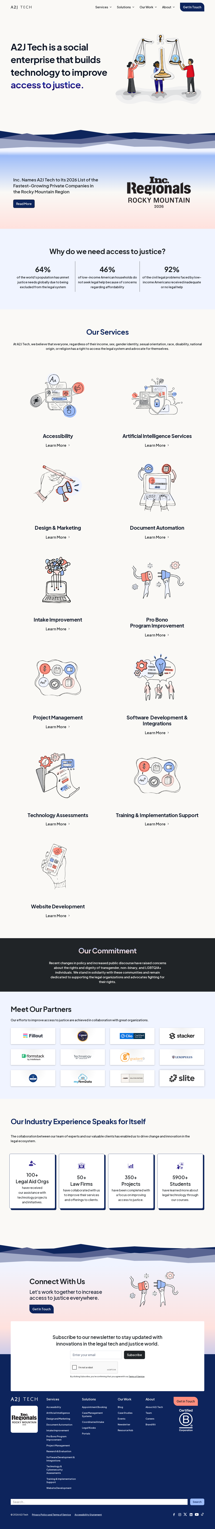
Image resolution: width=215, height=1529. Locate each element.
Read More (24, 204)
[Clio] (132, 1036)
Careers (150, 1418)
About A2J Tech (154, 1407)
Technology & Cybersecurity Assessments (54, 1469)
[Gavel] (82, 1036)
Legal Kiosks (89, 1427)
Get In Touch (192, 7)
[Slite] (182, 1078)
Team (149, 1412)
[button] (103, 7)
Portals (86, 1433)
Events (121, 1418)
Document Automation (59, 1424)
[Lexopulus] (182, 1057)
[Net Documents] (33, 1078)
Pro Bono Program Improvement (56, 1438)
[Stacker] (182, 1036)
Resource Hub (125, 1430)
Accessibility (53, 1407)
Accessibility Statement (88, 1514)
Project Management (58, 1445)
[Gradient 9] (132, 1057)
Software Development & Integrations (60, 1459)
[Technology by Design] (82, 1057)
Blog (120, 1407)
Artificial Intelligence (58, 1412)
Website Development (58, 1488)
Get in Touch (186, 1401)
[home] (21, 7)
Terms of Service (136, 1376)
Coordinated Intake (93, 1421)
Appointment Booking (94, 1407)
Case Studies (125, 1412)
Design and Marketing (58, 1418)
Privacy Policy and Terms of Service (51, 1514)
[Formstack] (33, 1057)
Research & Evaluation (58, 1451)
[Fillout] (33, 1036)
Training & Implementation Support (61, 1480)
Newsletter (124, 1424)
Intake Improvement (57, 1430)
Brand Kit (151, 1424)
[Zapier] (132, 1078)
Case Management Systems (92, 1414)
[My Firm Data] (82, 1078)
